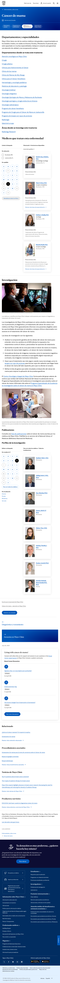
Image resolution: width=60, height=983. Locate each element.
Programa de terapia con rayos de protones (17, 116)
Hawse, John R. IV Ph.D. (41, 511)
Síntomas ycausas (6, 26)
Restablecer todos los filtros (11, 198)
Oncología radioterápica (10, 105)
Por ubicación (5, 151)
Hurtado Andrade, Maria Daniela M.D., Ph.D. (41, 582)
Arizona (4, 494)
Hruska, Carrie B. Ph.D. (42, 563)
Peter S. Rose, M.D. (41, 183)
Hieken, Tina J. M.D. (41, 528)
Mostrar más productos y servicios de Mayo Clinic (16, 807)
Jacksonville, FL (9, 158)
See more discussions (12, 714)
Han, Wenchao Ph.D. (42, 493)
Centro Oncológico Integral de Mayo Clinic (18, 376)
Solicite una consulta (9, 613)
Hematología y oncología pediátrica (14, 82)
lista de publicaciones (18, 434)
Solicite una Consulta (10, 20)
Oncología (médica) (8, 90)
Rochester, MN (9, 155)
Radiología (5, 120)
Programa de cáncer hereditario (13, 108)
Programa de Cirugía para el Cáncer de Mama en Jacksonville (23, 112)
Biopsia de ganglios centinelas (10, 756)
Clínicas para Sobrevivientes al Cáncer (15, 68)
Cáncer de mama (13, 15)
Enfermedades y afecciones (11, 9)
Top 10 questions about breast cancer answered (15, 776)
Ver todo (4, 501)
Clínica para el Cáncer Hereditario (13, 79)
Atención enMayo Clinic (38, 26)
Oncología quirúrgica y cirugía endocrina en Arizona (19, 101)
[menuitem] (6, 26)
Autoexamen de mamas (8, 736)
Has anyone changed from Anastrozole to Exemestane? (19, 702)
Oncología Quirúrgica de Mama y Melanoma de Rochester (22, 97)
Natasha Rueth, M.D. (42, 244)
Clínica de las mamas (9, 71)
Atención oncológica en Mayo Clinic (14, 56)
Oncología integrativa (9, 94)
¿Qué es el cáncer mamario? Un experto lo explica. (16, 732)
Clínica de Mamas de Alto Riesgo (13, 75)
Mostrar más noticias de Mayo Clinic (12, 791)
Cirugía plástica (7, 64)
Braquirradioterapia (7, 761)
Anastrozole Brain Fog (10, 686)
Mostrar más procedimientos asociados (13, 764)
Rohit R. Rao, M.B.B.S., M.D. (42, 158)
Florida (4, 496)
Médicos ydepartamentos (27, 26)
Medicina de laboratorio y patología (14, 86)
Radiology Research (9, 132)
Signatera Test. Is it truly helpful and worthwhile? (18, 671)
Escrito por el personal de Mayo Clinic (12, 602)
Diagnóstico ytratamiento (16, 26)
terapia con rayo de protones (15, 363)
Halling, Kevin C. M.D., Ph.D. (42, 476)
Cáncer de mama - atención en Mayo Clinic (14, 606)
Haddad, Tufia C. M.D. (42, 458)
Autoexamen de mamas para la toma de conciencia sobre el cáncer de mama (23, 752)
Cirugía (4, 60)
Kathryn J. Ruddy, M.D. (42, 215)
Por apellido (5, 162)
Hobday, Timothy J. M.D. (41, 546)
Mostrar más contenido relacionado (12, 740)
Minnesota (4, 498)
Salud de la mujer (8, 123)
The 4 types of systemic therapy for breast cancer (16, 781)
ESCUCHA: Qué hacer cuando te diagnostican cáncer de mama (19, 803)
